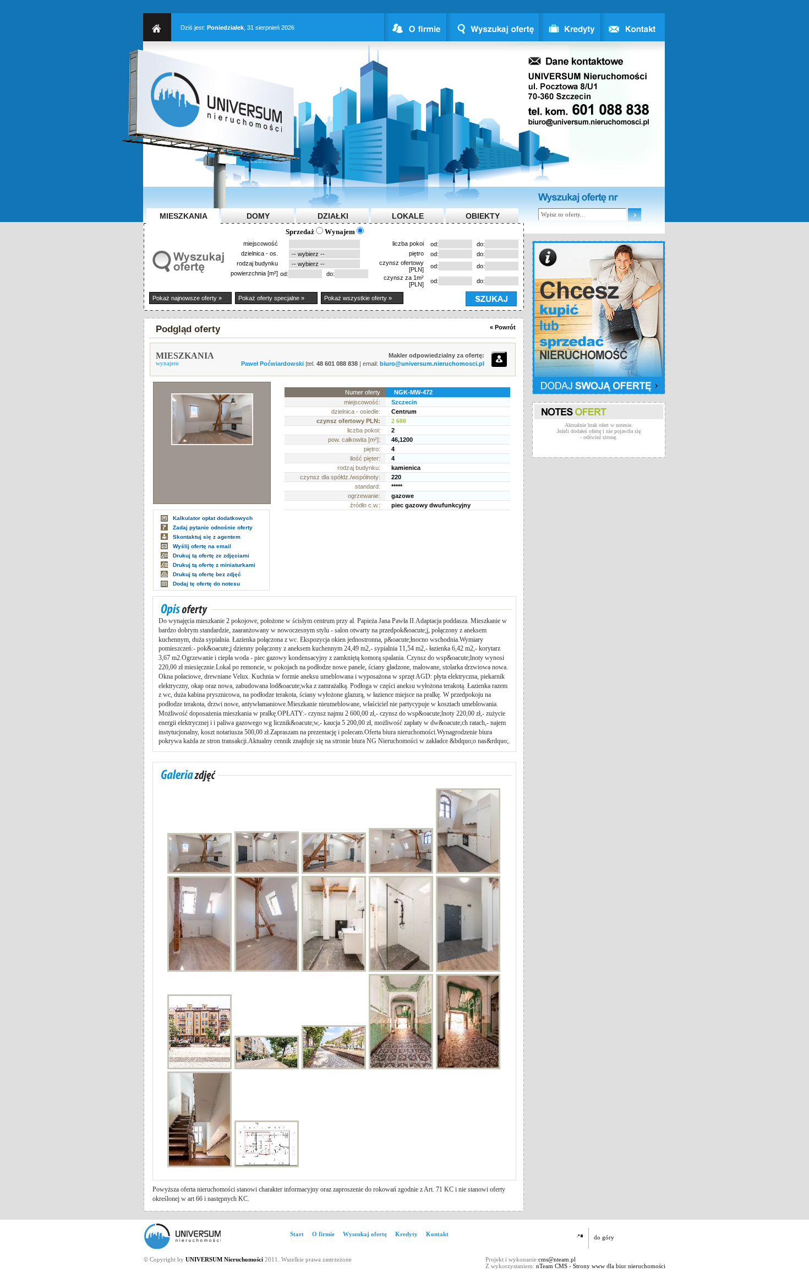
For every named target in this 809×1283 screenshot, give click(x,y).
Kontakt (437, 1234)
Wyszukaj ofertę (365, 1234)
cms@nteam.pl (557, 1259)
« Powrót (503, 327)
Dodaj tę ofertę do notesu (206, 584)
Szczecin (404, 402)
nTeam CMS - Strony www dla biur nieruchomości (600, 1266)
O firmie (323, 1234)
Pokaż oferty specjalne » (271, 298)
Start (297, 1234)
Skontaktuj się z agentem (206, 537)
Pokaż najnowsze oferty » (187, 298)
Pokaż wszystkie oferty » (358, 298)
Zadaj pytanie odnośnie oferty (213, 527)
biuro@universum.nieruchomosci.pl (432, 363)
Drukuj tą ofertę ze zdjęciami (211, 556)
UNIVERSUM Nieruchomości (224, 1259)
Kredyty (406, 1234)
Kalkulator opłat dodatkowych (213, 518)
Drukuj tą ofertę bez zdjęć (207, 574)
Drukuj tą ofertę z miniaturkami (214, 565)
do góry (604, 1237)
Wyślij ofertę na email (202, 546)
